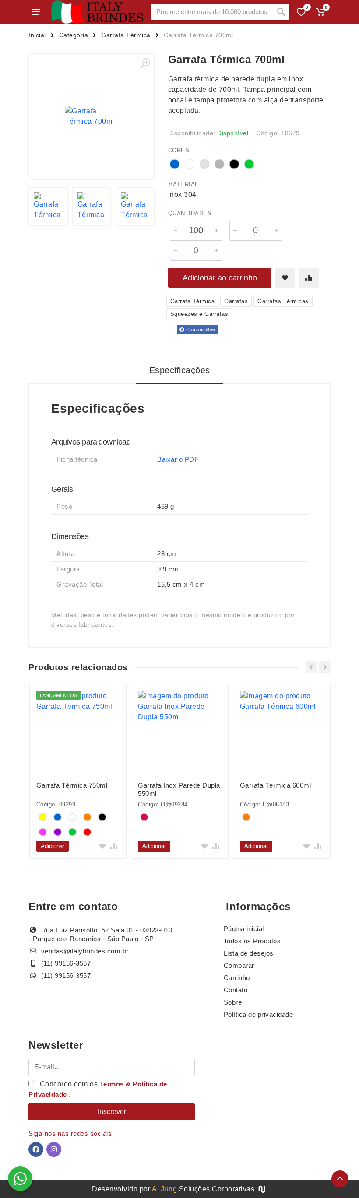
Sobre (233, 1002)
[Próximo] (325, 667)
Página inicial (244, 928)
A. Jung (164, 1189)
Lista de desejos (249, 953)
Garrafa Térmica (126, 35)
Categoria (73, 35)
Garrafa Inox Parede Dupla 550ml (179, 789)
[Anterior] (311, 667)
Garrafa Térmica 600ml (275, 785)
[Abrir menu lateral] (36, 12)
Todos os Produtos (252, 941)
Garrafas (236, 301)
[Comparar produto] (309, 278)
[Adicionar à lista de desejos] (285, 278)
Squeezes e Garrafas (199, 314)
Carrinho (237, 977)
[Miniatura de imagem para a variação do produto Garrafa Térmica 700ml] (48, 206)
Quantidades (190, 213)
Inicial (37, 35)
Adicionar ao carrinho (220, 277)
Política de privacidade (258, 1014)
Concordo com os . (97, 1089)
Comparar (239, 965)
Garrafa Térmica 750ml (72, 785)
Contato (236, 990)
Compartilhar (200, 329)
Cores (179, 150)
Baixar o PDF (177, 459)
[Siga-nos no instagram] (53, 1149)
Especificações (179, 370)
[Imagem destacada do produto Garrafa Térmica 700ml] (91, 116)
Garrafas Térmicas (283, 301)
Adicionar (52, 846)
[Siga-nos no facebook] (35, 1149)
